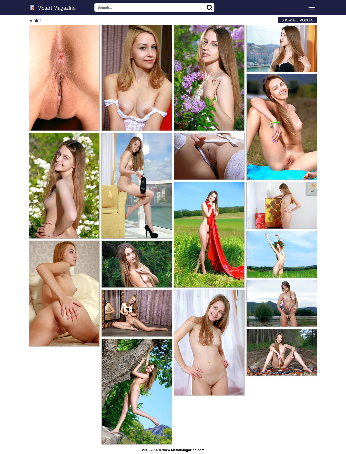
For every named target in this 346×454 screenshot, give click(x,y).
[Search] (209, 7)
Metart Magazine (56, 7)
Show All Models (297, 20)
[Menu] (311, 7)
